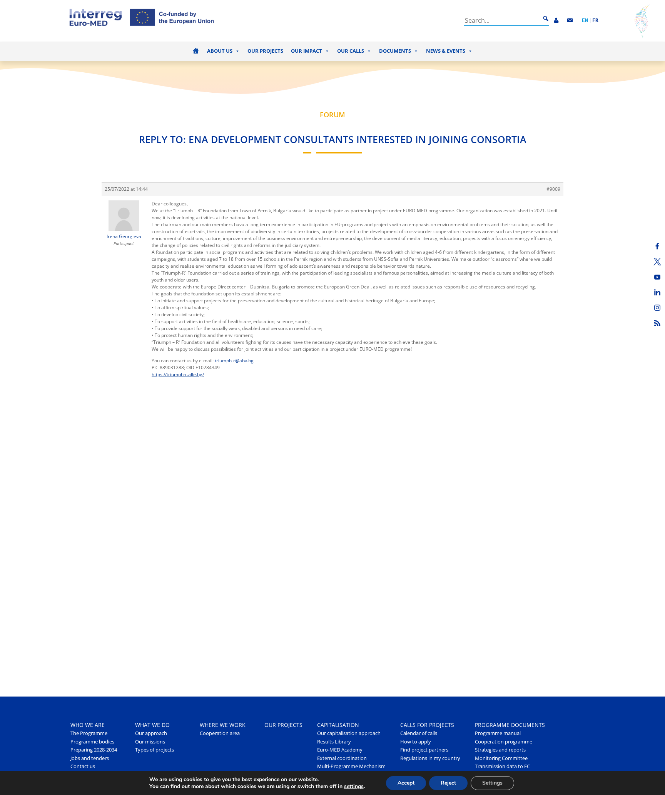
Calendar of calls (418, 733)
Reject (448, 783)
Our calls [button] (350, 51)
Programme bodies (92, 741)
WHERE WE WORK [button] (223, 724)
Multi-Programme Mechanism (351, 766)
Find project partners (424, 750)
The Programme (88, 733)
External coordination (342, 758)
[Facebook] (657, 246)
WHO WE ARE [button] (87, 724)
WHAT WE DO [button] (152, 724)
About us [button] (219, 51)
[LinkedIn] (657, 292)
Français (595, 20)
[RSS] (657, 323)
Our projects (265, 51)
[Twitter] (657, 261)
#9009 (553, 189)
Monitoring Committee (501, 758)
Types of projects (154, 750)
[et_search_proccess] (545, 18)
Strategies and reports (500, 750)
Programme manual (498, 733)
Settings (492, 783)
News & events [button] (445, 51)
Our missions (150, 741)
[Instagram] (657, 307)
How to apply (415, 741)
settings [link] (354, 786)
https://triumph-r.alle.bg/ (178, 374)
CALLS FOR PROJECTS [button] (427, 724)
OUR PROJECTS (283, 724)
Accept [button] (406, 783)
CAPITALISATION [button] (338, 724)
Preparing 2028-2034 (93, 750)
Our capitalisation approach (349, 733)
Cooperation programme (503, 741)
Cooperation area (220, 733)
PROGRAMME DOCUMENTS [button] (510, 724)
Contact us (82, 766)
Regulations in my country (430, 758)
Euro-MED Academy (340, 750)
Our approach (151, 733)
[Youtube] (657, 277)
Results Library (334, 741)
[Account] (556, 20)
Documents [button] (395, 51)
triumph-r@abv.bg (234, 360)
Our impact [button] (306, 51)
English (585, 20)
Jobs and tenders (89, 758)
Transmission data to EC (502, 766)
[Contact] (570, 20)
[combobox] (502, 20)
